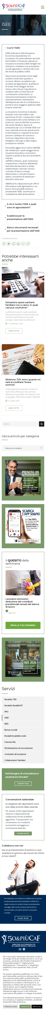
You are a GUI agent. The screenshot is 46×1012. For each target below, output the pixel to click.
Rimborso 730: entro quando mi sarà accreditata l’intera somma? (22, 382)
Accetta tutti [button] (25, 1006)
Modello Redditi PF (13, 705)
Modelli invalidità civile (15, 736)
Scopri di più (23, 918)
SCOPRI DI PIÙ (23, 833)
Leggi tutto (13, 331)
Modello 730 (10, 699)
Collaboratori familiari (14, 760)
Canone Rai (9, 742)
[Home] (13, 7)
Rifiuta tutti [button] (37, 1006)
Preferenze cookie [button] (10, 1006)
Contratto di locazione (15, 754)
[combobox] (23, 448)
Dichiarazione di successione (18, 748)
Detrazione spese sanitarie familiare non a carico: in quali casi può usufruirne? (21, 305)
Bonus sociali (10, 730)
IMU (6, 712)
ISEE (6, 718)
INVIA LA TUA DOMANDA (23, 625)
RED (6, 724)
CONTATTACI (23, 784)
